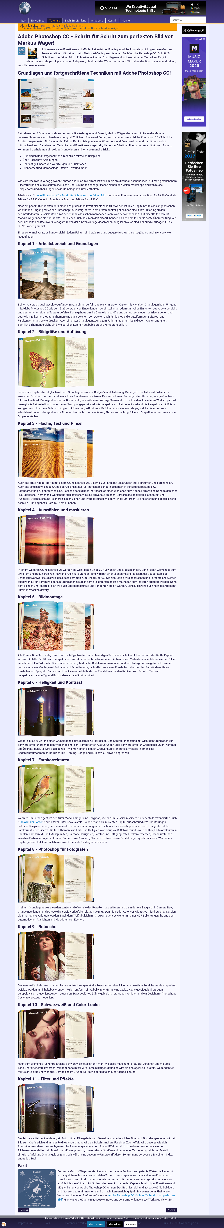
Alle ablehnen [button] (114, 1224)
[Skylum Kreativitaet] (150, 8)
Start (23, 20)
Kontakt (112, 20)
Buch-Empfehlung (75, 20)
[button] (4, 1224)
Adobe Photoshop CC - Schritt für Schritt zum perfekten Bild (69, 195)
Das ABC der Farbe (30, 822)
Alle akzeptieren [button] (96, 1224)
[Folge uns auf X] (194, 29)
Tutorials (54, 20)
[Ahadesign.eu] (25, 7)
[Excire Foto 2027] (194, 176)
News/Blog (37, 20)
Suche (126, 20)
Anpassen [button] (131, 1224)
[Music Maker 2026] (194, 81)
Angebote (97, 20)
